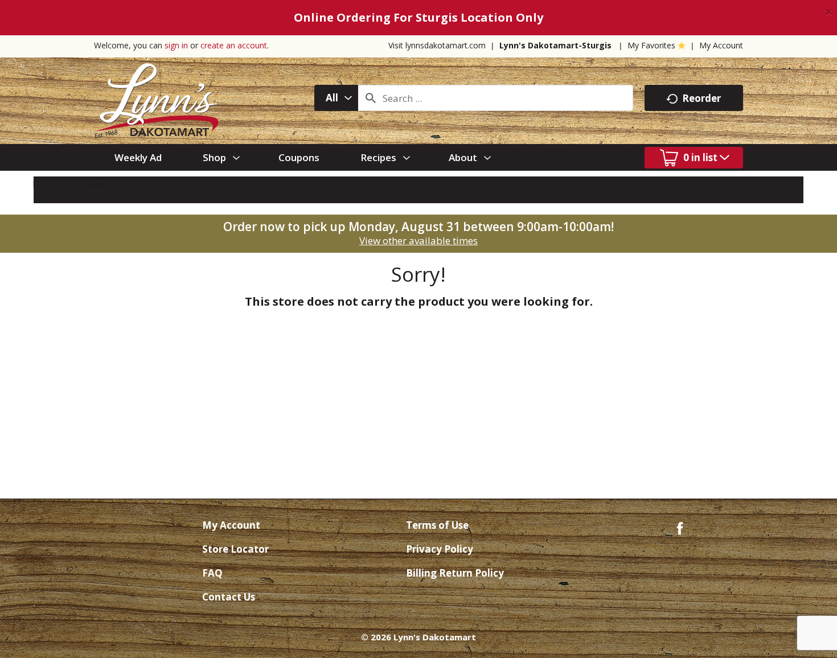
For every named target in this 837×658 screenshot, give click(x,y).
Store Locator (235, 549)
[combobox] (336, 98)
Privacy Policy (439, 549)
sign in (176, 45)
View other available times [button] (418, 240)
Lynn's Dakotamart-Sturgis (555, 45)
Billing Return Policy (455, 572)
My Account (721, 45)
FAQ (212, 572)
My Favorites (651, 45)
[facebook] (680, 527)
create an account (233, 45)
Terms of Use (437, 525)
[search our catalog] (370, 98)
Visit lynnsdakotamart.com (437, 45)
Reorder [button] (701, 98)
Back (57, 183)
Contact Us (228, 596)
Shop (96, 183)
